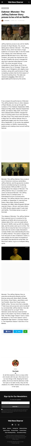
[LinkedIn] (18, 424)
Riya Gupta (15, 371)
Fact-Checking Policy (10, 432)
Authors (9, 428)
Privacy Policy (14, 430)
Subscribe (14, 406)
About (4, 428)
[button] (2, 2)
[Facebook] (12, 424)
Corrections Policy (21, 432)
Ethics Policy (6, 430)
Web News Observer (15, 2)
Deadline (11, 77)
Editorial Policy (23, 428)
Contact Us (15, 428)
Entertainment (5, 8)
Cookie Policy (23, 430)
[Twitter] (15, 424)
